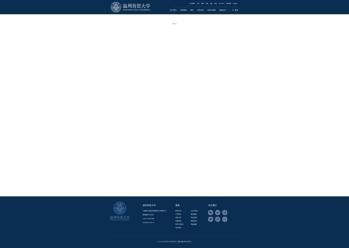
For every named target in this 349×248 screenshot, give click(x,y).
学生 (198, 3)
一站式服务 (192, 3)
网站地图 (194, 224)
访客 (207, 3)
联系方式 (178, 211)
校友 (211, 3)
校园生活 (222, 10)
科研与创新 (211, 10)
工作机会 (178, 214)
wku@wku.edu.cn (148, 222)
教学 (192, 10)
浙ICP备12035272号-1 (185, 241)
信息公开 (178, 217)
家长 (215, 3)
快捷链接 (228, 3)
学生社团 (194, 217)
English (235, 3)
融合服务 (194, 214)
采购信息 (178, 221)
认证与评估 (194, 211)
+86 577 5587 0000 (148, 218)
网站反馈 (194, 221)
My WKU (221, 3)
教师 (202, 3)
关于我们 (173, 10)
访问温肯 (178, 227)
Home (174, 23)
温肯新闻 (183, 10)
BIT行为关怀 (179, 224)
